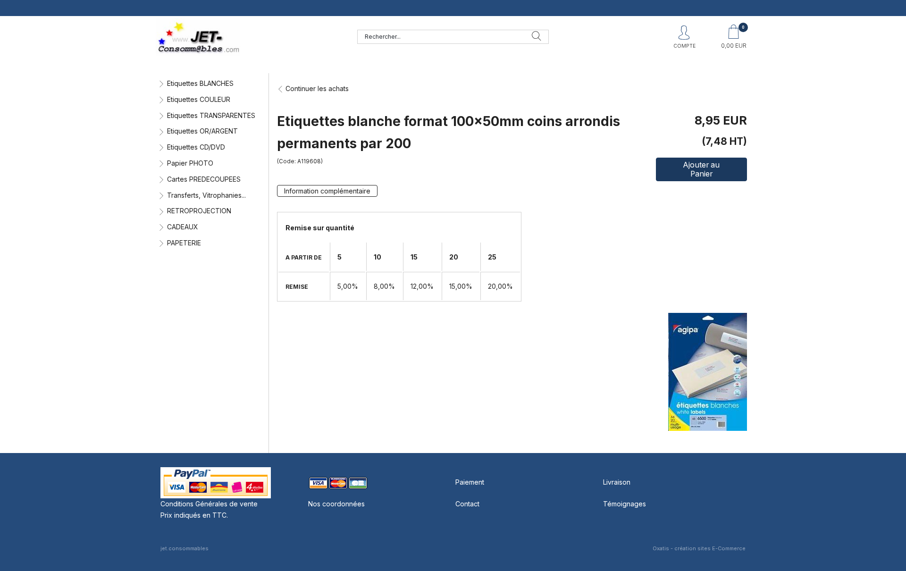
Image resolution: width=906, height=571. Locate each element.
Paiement (469, 482)
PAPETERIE (184, 243)
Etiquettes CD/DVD (196, 147)
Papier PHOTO (190, 163)
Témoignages (624, 504)
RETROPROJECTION (199, 211)
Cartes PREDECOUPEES (204, 179)
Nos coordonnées (336, 504)
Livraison (616, 482)
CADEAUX (182, 227)
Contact (467, 504)
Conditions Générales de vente (209, 504)
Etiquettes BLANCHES (200, 83)
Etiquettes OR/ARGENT (202, 131)
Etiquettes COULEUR (198, 99)
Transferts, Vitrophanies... (206, 195)
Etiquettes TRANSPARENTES (211, 115)
